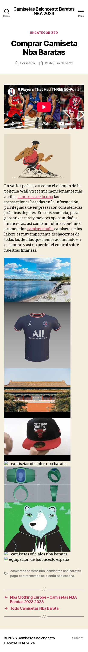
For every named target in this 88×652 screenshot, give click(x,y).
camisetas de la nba (35, 196)
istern (30, 63)
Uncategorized (44, 32)
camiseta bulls (40, 229)
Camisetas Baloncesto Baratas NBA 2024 (44, 11)
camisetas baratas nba (27, 571)
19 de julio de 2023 (59, 63)
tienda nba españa (60, 576)
